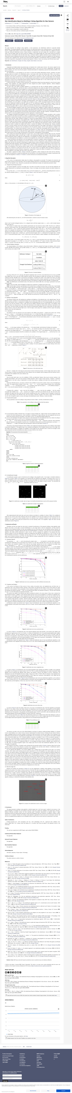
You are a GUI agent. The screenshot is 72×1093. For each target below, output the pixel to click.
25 (50, 135)
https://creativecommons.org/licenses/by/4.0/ (41, 972)
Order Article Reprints (54, 15)
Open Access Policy (6, 1065)
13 (31, 99)
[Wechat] (16, 979)
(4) (59, 236)
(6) (59, 327)
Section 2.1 (49, 315)
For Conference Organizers (25, 1072)
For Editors (22, 1065)
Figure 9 (33, 782)
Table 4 (22, 721)
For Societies (22, 1070)
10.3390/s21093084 (26, 10)
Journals (4, 10)
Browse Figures (19, 40)
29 (26, 760)
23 (13, 119)
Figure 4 (7, 485)
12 (59, 94)
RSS (24, 1053)
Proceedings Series (41, 1074)
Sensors (9, 10)
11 (40, 93)
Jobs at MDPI (5, 1069)
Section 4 (24, 154)
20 (56, 118)
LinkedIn (55, 1062)
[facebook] (13, 979)
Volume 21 (14, 10)
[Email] (6, 979)
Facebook (56, 1064)
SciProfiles (39, 1069)
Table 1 (36, 406)
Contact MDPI (5, 1067)
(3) (59, 220)
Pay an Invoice (5, 1064)
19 (31, 110)
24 (28, 119)
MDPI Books (39, 1064)
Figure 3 (29, 351)
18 (13, 110)
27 (15, 426)
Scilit (24, 872)
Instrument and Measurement (26, 38)
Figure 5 (8, 553)
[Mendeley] (20, 979)
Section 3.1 (45, 430)
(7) (59, 340)
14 (38, 99)
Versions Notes (28, 40)
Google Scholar (14, 872)
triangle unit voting (22, 60)
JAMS (38, 1072)
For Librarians (22, 1067)
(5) (59, 321)
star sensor (39, 60)
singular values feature (32, 60)
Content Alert (29, 1053)
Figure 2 (58, 247)
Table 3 (16, 485)
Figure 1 (31, 172)
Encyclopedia (39, 1070)
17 (52, 108)
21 (57, 118)
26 (40, 281)
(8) (59, 395)
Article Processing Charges (8, 1062)
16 (13, 105)
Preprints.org (39, 1065)
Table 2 (28, 432)
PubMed (30, 920)
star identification (13, 60)
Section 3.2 (26, 775)
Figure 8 (23, 684)
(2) (59, 180)
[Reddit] (18, 979)
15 (24, 103)
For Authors (22, 1062)
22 (58, 118)
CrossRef (21, 872)
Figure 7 (27, 646)
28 (30, 742)
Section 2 (24, 151)
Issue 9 (19, 10)
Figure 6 (27, 609)
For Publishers (22, 1069)
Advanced (66, 6)
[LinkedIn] (11, 979)
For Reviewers (22, 1064)
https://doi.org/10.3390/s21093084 (23, 33)
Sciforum (38, 1062)
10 (26, 93)
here (56, 1002)
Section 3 (19, 154)
